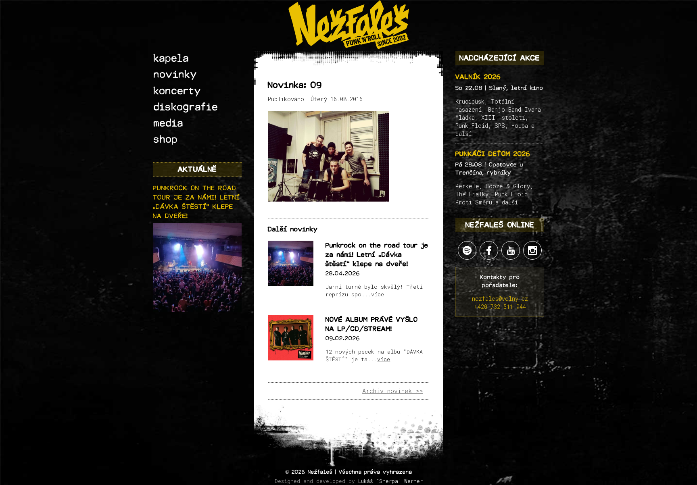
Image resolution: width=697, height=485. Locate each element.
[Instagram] (532, 250)
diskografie (186, 107)
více (377, 294)
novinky (175, 74)
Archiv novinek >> (392, 391)
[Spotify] (467, 250)
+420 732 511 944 (500, 306)
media (169, 123)
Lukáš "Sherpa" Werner (390, 481)
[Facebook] (489, 250)
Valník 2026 (478, 77)
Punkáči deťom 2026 (492, 154)
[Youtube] (510, 250)
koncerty (177, 91)
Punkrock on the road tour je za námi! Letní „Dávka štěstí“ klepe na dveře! (377, 254)
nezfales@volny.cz (500, 298)
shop (166, 139)
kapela (171, 58)
